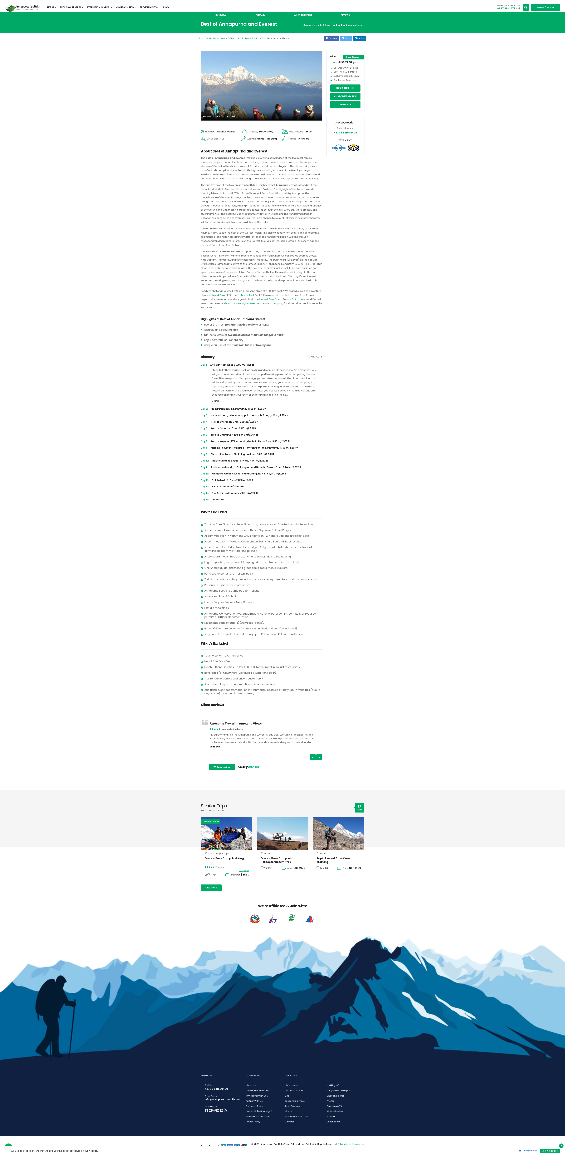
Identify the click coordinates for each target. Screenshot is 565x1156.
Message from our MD (258, 1090)
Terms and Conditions (258, 1116)
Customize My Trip (345, 96)
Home (201, 38)
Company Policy (254, 1106)
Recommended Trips (296, 1116)
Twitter (347, 38)
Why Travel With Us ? (257, 1095)
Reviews (345, 15)
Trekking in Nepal (235, 38)
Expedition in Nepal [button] (98, 7)
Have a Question (545, 7)
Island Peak (218, 295)
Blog (165, 7)
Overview (220, 15)
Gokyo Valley (299, 299)
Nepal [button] (50, 7)
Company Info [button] (125, 7)
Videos (288, 1111)
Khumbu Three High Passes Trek (242, 303)
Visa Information (294, 1090)
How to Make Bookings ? (259, 1111)
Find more (211, 887)
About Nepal (291, 1085)
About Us (251, 1085)
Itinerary (260, 15)
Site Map (331, 1116)
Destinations (212, 38)
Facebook (333, 38)
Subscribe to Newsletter (351, 1144)
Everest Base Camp (270, 299)
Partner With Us (254, 1100)
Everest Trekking (252, 38)
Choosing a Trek (335, 1095)
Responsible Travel (295, 1100)
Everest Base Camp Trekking (224, 858)
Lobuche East (246, 295)
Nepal (222, 38)
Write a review (221, 767)
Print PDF (345, 104)
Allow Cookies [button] (550, 1150)
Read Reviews (292, 1106)
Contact (289, 1121)
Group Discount (352, 57)
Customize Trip (335, 1106)
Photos (330, 1100)
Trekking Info (333, 1085)
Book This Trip (345, 87)
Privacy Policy (253, 1121)
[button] (313, 757)
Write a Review (335, 1111)
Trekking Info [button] (148, 7)
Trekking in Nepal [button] (70, 7)
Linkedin (361, 38)
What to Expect (303, 15)
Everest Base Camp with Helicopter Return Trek (277, 860)
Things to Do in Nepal (338, 1090)
